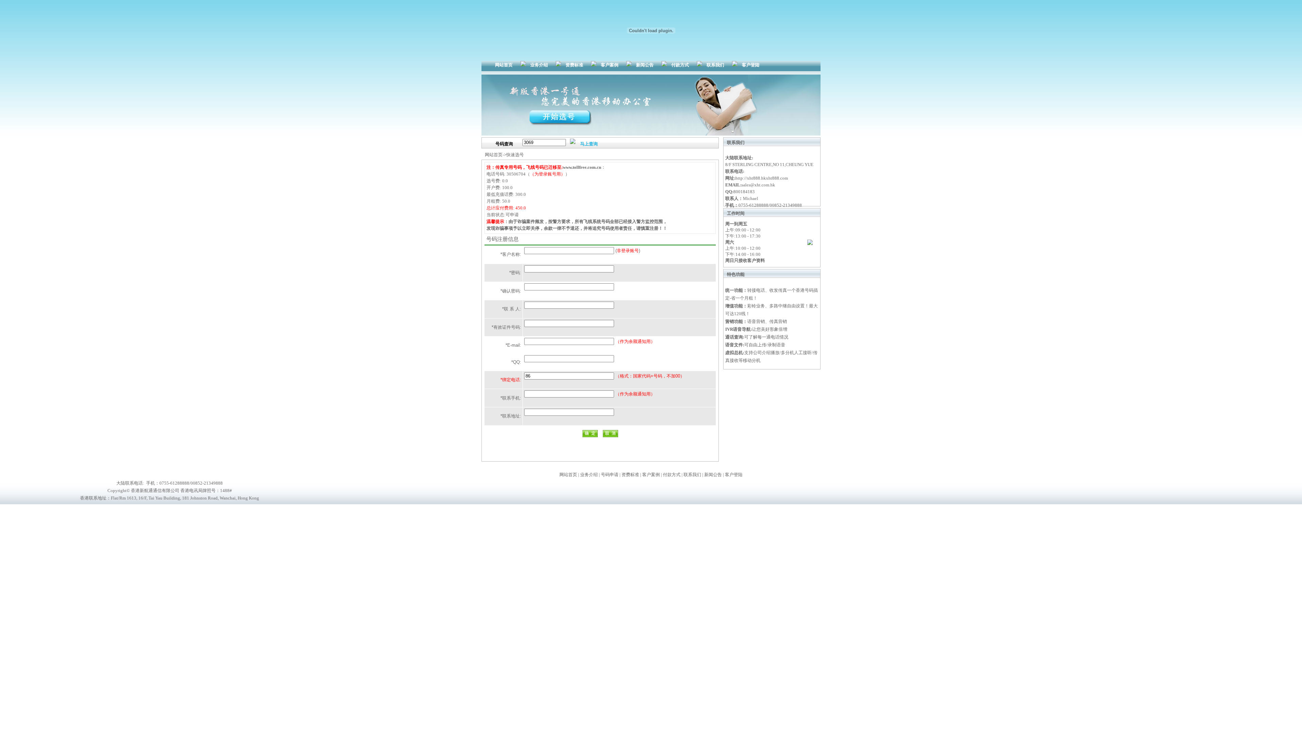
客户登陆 (751, 64)
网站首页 (504, 64)
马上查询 (589, 143)
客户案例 (609, 64)
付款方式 (680, 64)
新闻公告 (645, 64)
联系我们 (715, 64)
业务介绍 (539, 64)
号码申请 (609, 474)
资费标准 (574, 64)
